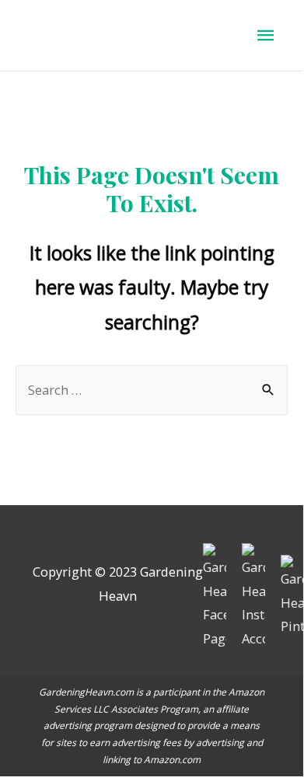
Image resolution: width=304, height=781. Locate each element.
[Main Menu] (266, 35)
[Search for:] (152, 390)
